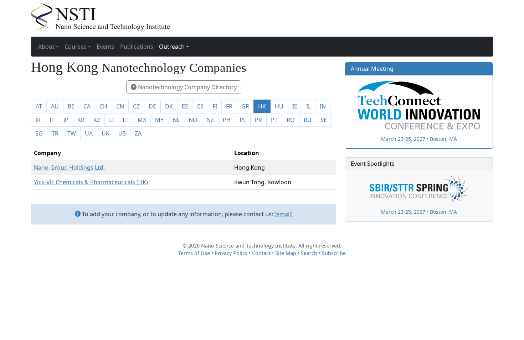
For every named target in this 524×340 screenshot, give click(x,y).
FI (214, 106)
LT (126, 120)
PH (227, 120)
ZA (138, 133)
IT (52, 120)
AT (39, 106)
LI (111, 120)
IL (308, 106)
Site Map (285, 253)
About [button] (46, 47)
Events (105, 47)
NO (193, 120)
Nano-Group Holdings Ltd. (69, 167)
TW (71, 133)
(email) (283, 214)
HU (279, 106)
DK (169, 106)
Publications (136, 47)
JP (65, 120)
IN (323, 106)
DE (152, 106)
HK (262, 106)
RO (291, 120)
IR (38, 120)
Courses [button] (76, 47)
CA (87, 106)
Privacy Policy (231, 253)
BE (71, 106)
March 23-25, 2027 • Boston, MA (419, 139)
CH (103, 106)
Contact (261, 253)
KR (80, 120)
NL (176, 120)
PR (258, 120)
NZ (210, 120)
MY (159, 120)
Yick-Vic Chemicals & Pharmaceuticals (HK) (91, 182)
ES (200, 106)
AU (55, 106)
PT (274, 120)
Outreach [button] (172, 47)
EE (185, 106)
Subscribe (334, 253)
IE (294, 106)
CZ (136, 106)
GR (245, 106)
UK (105, 133)
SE (323, 120)
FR (229, 106)
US (122, 133)
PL (243, 120)
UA (89, 133)
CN (120, 106)
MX (142, 120)
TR (55, 133)
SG (39, 133)
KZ (96, 120)
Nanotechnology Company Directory (187, 87)
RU (308, 120)
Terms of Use (194, 253)
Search (309, 253)
